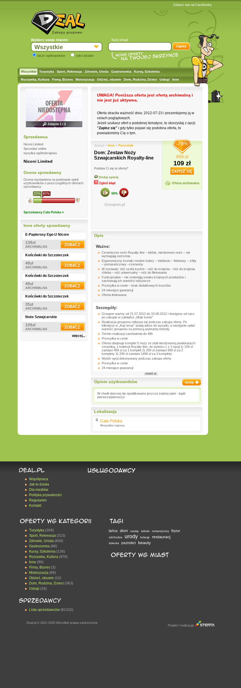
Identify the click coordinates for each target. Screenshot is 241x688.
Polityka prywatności (45, 495)
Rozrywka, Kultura (35, 79)
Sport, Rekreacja (69, 71)
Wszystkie (28, 71)
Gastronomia (121, 71)
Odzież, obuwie (109, 79)
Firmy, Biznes (62, 79)
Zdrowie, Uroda (96, 71)
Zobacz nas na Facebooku (192, 4)
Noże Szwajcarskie (41, 317)
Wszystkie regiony (112, 425)
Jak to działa (39, 484)
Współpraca (38, 479)
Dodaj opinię (108, 177)
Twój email (119, 40)
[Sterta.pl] (205, 625)
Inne (175, 79)
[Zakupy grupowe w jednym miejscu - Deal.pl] (58, 22)
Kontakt (35, 505)
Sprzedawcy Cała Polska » (44, 212)
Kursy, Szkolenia (147, 71)
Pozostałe (125, 145)
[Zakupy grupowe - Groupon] (114, 204)
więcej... (78, 336)
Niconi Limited (38, 161)
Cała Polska (111, 420)
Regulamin (38, 500)
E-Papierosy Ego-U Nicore (47, 234)
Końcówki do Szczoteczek (47, 255)
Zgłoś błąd (107, 183)
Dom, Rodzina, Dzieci (140, 79)
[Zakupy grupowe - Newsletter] (181, 47)
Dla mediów (38, 490)
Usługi (165, 79)
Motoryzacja (85, 79)
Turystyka (46, 71)
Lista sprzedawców (44, 610)
